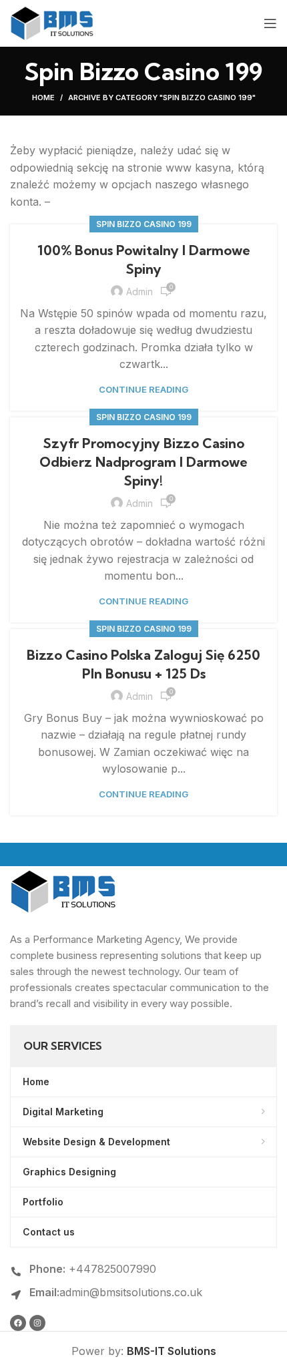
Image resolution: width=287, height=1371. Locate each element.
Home (43, 97)
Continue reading (143, 389)
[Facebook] (18, 1323)
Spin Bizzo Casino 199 (144, 224)
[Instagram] (37, 1323)
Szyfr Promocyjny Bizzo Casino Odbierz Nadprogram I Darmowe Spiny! (143, 462)
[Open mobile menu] (270, 23)
